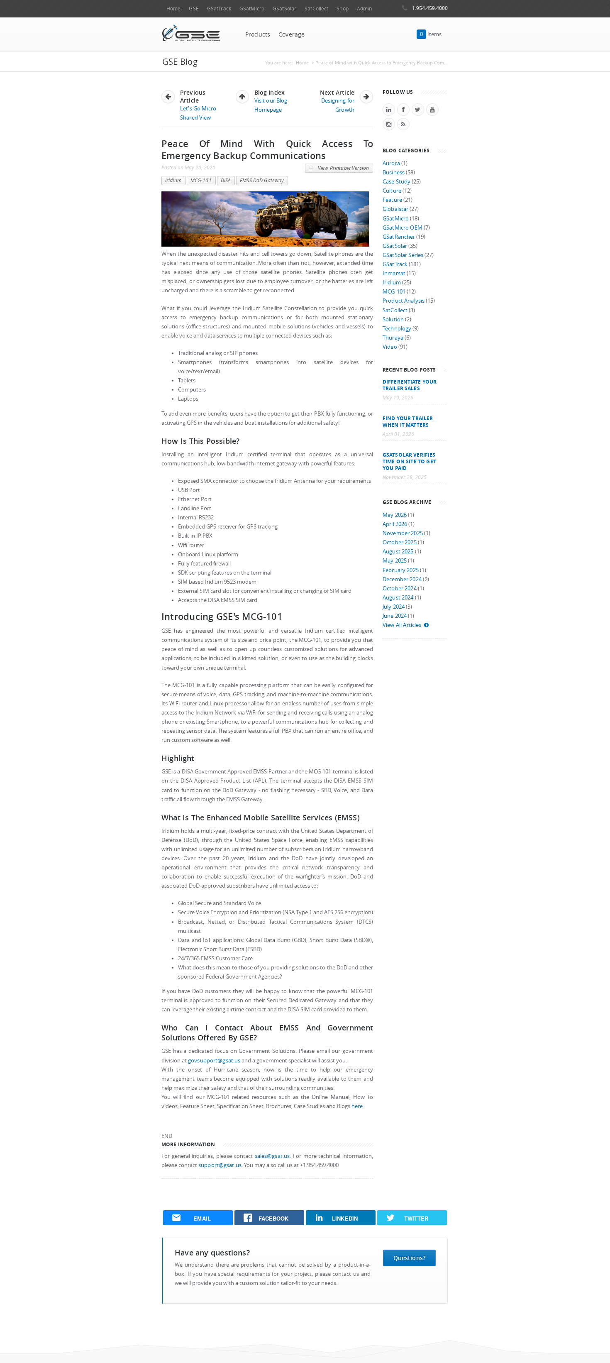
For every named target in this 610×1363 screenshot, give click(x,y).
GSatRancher (399, 236)
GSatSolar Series (403, 255)
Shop (342, 8)
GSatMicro (251, 8)
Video (390, 346)
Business (394, 172)
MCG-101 (201, 180)
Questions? (409, 1258)
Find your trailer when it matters (408, 421)
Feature (392, 199)
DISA (226, 180)
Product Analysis (404, 300)
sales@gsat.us (272, 1156)
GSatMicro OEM (402, 227)
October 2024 (400, 588)
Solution (393, 319)
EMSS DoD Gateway (262, 180)
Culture (392, 190)
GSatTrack (219, 8)
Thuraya (393, 337)
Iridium (173, 180)
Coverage (291, 34)
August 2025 (398, 551)
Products (257, 34)
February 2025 (401, 570)
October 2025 (400, 542)
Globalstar (395, 209)
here (357, 1106)
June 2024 (395, 615)
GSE (193, 8)
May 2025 (395, 560)
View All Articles (402, 625)
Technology (397, 328)
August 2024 (398, 597)
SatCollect (316, 8)
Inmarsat (394, 273)
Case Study (396, 181)
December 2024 (402, 579)
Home (173, 8)
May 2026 (395, 515)
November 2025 (403, 533)
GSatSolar (284, 8)
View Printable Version (343, 168)
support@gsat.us (220, 1165)
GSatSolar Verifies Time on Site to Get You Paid (409, 461)
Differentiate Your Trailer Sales (410, 385)
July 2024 (394, 606)
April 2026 (395, 524)
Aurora (391, 163)
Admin (364, 8)
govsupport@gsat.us (214, 1060)
